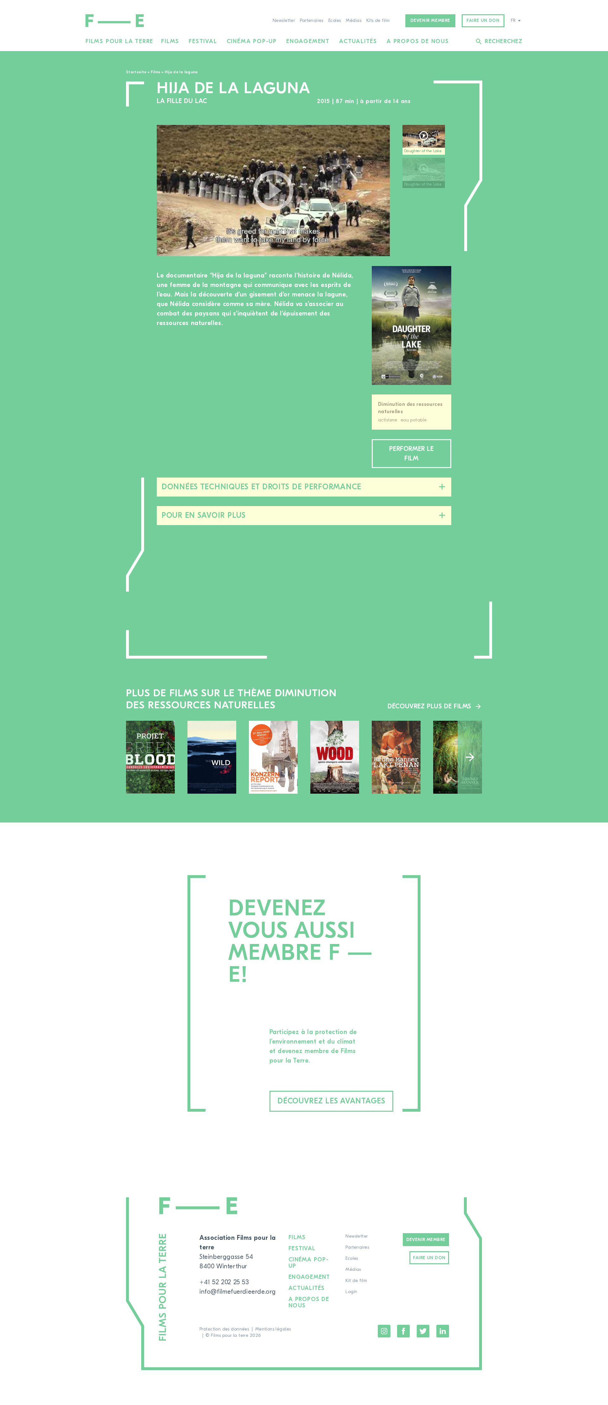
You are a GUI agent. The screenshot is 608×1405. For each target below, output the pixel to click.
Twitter (423, 1331)
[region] (426, 191)
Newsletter (284, 20)
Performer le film (411, 453)
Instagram (384, 1331)
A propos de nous (418, 41)
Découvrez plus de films (429, 706)
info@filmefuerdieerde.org (238, 1291)
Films (170, 41)
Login (351, 1291)
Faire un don (482, 20)
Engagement (308, 41)
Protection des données (224, 1329)
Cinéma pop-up (252, 41)
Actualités (358, 41)
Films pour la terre (119, 41)
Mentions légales (273, 1329)
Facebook (403, 1331)
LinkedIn (442, 1331)
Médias (353, 20)
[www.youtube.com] (273, 190)
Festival (203, 41)
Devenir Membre (426, 1239)
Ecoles (334, 20)
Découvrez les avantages (331, 1101)
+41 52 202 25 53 (224, 1282)
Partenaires (311, 20)
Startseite (136, 72)
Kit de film (356, 1280)
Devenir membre (430, 20)
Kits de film (378, 20)
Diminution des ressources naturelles (410, 407)
